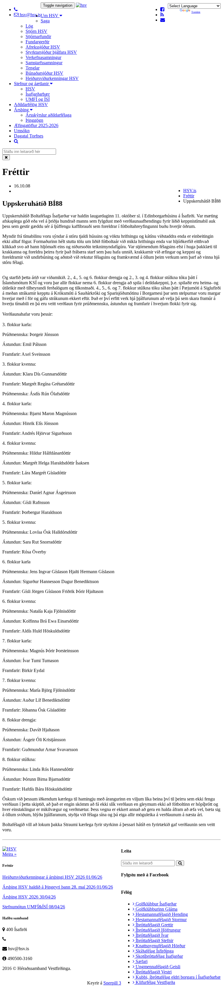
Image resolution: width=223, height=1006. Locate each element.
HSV (30, 88)
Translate (195, 12)
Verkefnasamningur (43, 57)
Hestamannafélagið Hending (161, 914)
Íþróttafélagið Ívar (151, 935)
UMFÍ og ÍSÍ (38, 99)
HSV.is (189, 190)
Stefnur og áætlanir (32, 83)
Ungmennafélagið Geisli (157, 966)
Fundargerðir (37, 41)
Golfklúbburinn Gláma (155, 909)
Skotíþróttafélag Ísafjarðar (158, 956)
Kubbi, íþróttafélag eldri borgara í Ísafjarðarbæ (177, 977)
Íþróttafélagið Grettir (153, 924)
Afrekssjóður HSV (43, 46)
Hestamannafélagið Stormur (160, 919)
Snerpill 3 (112, 982)
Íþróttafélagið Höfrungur (157, 930)
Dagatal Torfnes (28, 135)
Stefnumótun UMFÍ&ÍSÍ (33, 906)
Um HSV (50, 15)
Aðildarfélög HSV (31, 104)
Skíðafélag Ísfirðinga (154, 950)
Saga (45, 20)
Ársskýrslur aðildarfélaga (48, 114)
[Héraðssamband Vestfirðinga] (81, 5)
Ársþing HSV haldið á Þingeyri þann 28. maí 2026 (57, 887)
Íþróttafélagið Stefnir (153, 940)
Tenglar (32, 67)
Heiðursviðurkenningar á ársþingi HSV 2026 (52, 877)
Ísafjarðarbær (38, 94)
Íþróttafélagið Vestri (153, 971)
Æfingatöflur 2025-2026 (36, 125)
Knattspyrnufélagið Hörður (159, 945)
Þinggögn (34, 120)
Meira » (9, 854)
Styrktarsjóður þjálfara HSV (51, 52)
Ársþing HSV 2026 (29, 896)
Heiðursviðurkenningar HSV (52, 78)
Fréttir (188, 195)
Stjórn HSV (36, 31)
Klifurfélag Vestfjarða (154, 982)
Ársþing (22, 109)
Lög (29, 26)
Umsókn (22, 130)
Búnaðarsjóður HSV (44, 73)
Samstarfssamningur (44, 62)
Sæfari (141, 961)
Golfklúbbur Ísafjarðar (155, 903)
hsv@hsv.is (30, 14)
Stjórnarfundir (38, 36)
